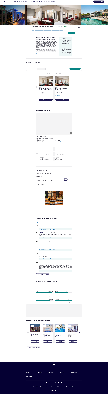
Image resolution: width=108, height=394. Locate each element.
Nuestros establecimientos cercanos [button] (38, 320)
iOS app (61, 373)
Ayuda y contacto (73, 373)
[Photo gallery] (54, 15)
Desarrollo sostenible (29, 376)
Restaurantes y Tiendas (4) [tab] (64, 144)
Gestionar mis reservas (74, 372)
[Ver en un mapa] (54, 123)
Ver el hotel (35, 341)
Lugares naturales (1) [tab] (55, 144)
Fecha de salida (40, 66)
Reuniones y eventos (40, 373)
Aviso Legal (62, 386)
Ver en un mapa (33, 336)
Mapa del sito (50, 373)
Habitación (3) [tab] (49, 73)
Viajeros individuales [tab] (66, 288)
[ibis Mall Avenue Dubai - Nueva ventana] (35, 328)
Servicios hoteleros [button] (42, 170)
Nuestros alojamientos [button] (33, 62)
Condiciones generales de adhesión (45, 386)
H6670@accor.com (58, 141)
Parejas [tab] (52, 288)
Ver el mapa (61, 30)
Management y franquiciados (30, 373)
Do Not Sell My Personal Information (70, 386)
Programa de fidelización (29, 377)
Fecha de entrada (30, 66)
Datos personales (53, 386)
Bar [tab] (48, 188)
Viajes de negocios (39, 372)
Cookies (58, 386)
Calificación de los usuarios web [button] (46, 282)
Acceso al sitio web (50, 372)
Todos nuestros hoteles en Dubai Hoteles (33, 347)
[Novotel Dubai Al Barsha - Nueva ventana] (60, 328)
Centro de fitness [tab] (62, 188)
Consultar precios (75, 68)
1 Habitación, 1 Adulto (50, 68)
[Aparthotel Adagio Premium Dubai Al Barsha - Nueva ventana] (48, 328)
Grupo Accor (28, 372)
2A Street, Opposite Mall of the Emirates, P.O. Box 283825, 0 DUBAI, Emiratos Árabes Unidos (45, 30)
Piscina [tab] (57, 188)
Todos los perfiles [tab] (41, 288)
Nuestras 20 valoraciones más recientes (43, 274)
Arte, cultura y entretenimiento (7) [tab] (45, 144)
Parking (65, 179)
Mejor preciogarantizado (80, 27)
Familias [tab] (47, 288)
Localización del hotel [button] (43, 110)
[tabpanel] (54, 89)
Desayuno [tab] (52, 188)
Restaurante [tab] (44, 188)
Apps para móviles (62, 372)
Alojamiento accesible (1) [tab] (57, 73)
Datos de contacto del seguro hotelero (32, 354)
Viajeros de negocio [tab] (58, 288)
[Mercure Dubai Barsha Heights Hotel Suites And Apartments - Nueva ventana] (73, 328)
